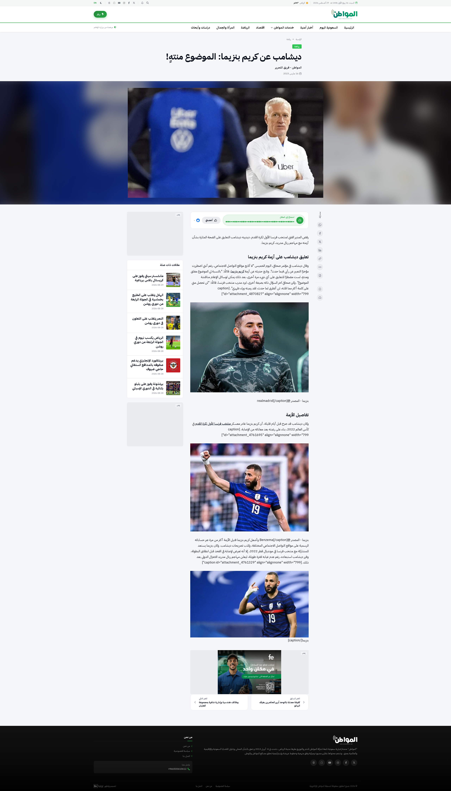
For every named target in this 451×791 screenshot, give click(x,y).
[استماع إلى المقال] (320, 297)
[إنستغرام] (124, 3)
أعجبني (209, 220)
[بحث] (147, 3)
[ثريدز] (109, 3)
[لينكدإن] (320, 250)
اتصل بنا (186, 756)
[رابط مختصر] (320, 267)
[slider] (260, 221)
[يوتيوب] (119, 3)
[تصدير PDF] (320, 275)
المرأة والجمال (225, 27)
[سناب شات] (114, 3)
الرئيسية (349, 27)
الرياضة (245, 27)
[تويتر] (134, 3)
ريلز (98, 14)
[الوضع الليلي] (101, 3)
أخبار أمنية (306, 27)
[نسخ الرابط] (320, 259)
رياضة (289, 39)
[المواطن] (344, 14)
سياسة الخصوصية (182, 751)
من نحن (186, 746)
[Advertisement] (155, 234)
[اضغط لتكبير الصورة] (225, 142)
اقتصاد (260, 27)
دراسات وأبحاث (200, 27)
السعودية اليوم (329, 27)
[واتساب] (320, 225)
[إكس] (320, 242)
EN (95, 2)
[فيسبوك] (129, 3)
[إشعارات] (142, 3)
